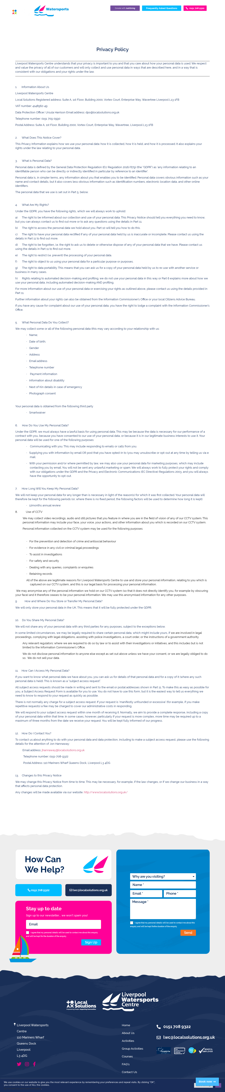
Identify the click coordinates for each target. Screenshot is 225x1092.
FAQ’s (125, 1064)
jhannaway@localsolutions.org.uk (63, 750)
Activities (128, 1040)
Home (126, 1025)
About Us (128, 1032)
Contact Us (129, 1071)
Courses (127, 1056)
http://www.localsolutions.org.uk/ (106, 792)
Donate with (125, 8)
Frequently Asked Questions (161, 8)
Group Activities (132, 1048)
